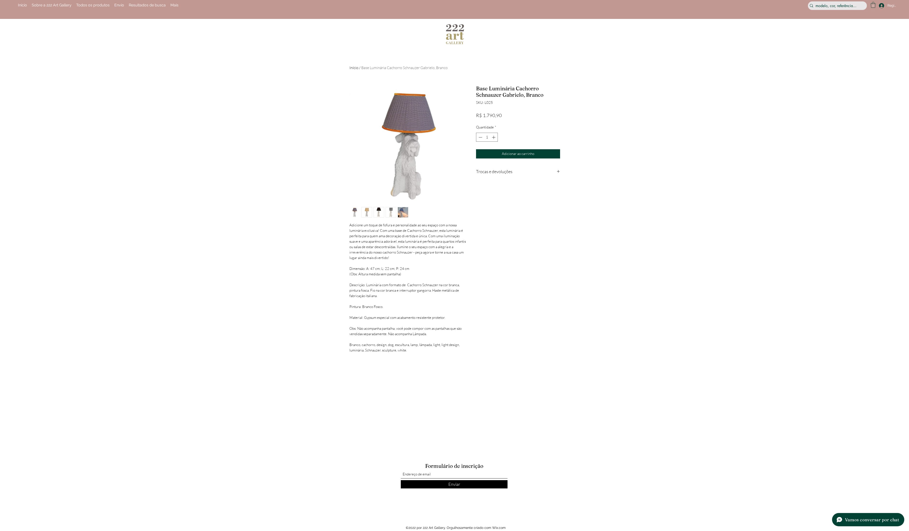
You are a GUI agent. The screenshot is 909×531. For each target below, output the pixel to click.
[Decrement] (480, 137)
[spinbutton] (487, 137)
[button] (873, 5)
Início (353, 67)
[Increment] (494, 137)
